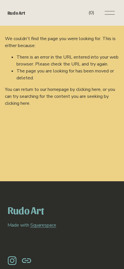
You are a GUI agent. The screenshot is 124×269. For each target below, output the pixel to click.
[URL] (26, 260)
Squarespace (43, 225)
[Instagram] (12, 260)
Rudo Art (16, 13)
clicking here (88, 89)
